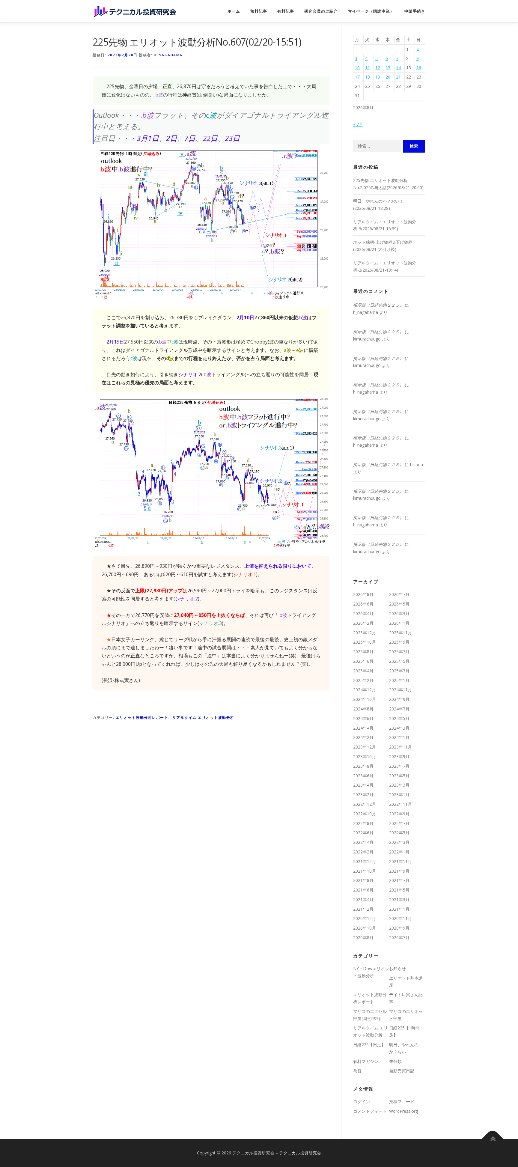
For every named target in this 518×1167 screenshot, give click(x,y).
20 (388, 77)
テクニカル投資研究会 (300, 1153)
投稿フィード (401, 1101)
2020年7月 (399, 937)
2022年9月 (399, 814)
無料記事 (258, 11)
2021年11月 (400, 861)
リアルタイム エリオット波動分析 (203, 717)
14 (398, 67)
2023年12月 (364, 747)
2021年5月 (399, 890)
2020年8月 (363, 937)
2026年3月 (399, 613)
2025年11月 (400, 633)
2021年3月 (399, 899)
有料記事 (285, 11)
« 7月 (358, 124)
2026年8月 (363, 594)
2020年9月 (399, 928)
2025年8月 (363, 651)
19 (377, 77)
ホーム (234, 11)
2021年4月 (363, 899)
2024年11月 (400, 689)
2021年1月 (399, 909)
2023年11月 (400, 747)
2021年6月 (363, 890)
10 (357, 67)
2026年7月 (399, 594)
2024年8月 (363, 709)
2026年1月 (399, 623)
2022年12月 (364, 804)
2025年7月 (399, 651)
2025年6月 (363, 661)
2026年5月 (399, 604)
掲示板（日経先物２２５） (378, 305)
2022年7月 (399, 823)
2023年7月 (399, 766)
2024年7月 (399, 709)
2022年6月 (363, 832)
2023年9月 (399, 756)
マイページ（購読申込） (371, 11)
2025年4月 (363, 671)
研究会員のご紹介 (321, 11)
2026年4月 (363, 613)
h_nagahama (168, 55)
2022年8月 (363, 823)
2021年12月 (364, 861)
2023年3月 (399, 785)
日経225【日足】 (369, 1044)
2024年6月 (363, 718)
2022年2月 (363, 852)
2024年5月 (399, 718)
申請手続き (414, 11)
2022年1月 (399, 852)
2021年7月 (399, 880)
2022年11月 (400, 804)
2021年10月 (364, 871)
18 (367, 77)
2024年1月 (399, 737)
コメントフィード (370, 1111)
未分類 (395, 1061)
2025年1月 (399, 680)
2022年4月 (363, 842)
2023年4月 (363, 785)
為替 (357, 1070)
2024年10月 (364, 699)
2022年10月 (364, 814)
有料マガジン (365, 1061)
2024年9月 (399, 699)
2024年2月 (363, 737)
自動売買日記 (401, 1070)
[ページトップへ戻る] (492, 1138)
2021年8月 (363, 880)
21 (398, 77)
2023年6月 (363, 775)
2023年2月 (363, 794)
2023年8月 (363, 766)
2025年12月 (364, 633)
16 (418, 67)
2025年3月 (399, 671)
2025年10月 (364, 642)
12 (377, 67)
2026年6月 (363, 604)
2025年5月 (399, 661)
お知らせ (397, 968)
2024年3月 (399, 728)
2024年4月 (363, 728)
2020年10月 (364, 928)
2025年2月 (363, 680)
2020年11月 (400, 918)
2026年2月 (363, 623)
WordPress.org (403, 1111)
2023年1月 (399, 794)
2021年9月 (399, 871)
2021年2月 (363, 909)
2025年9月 (399, 642)
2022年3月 (399, 842)
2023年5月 (399, 775)
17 (357, 77)
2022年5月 (399, 832)
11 (367, 67)
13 (388, 67)
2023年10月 (364, 756)
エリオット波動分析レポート (142, 717)
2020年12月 (364, 918)
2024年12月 (364, 689)
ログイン (361, 1101)
